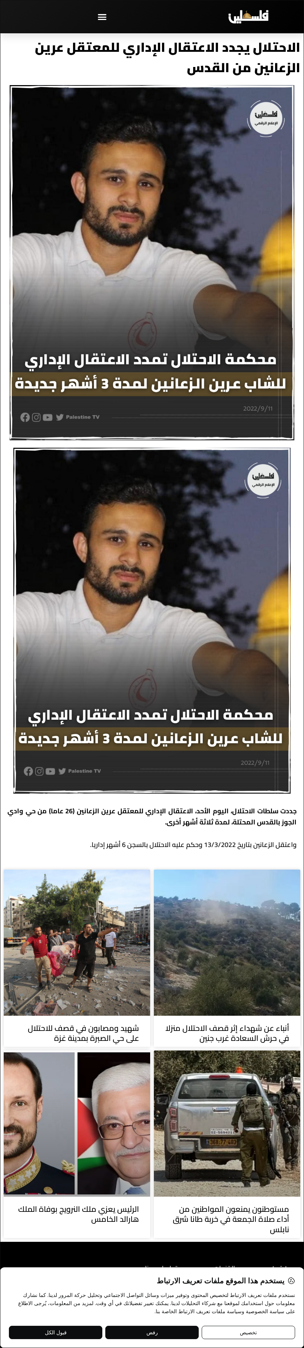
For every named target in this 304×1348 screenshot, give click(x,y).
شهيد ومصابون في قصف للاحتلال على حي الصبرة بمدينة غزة (83, 1033)
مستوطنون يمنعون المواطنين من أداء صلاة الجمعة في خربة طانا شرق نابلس (231, 1219)
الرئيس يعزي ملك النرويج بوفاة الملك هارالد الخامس (78, 1214)
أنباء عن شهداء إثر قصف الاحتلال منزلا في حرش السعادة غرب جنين (227, 1033)
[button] (102, 17)
